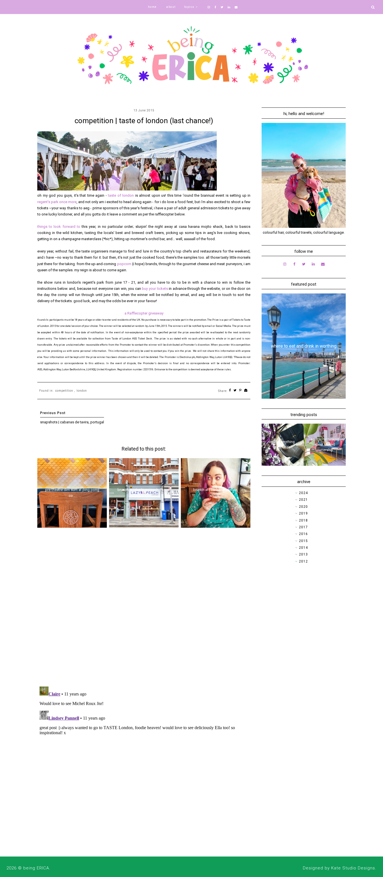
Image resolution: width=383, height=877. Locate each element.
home (152, 6)
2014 (303, 548)
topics (189, 6)
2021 (303, 500)
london (82, 390)
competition (64, 390)
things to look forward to (58, 226)
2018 (303, 520)
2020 (303, 507)
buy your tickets (155, 288)
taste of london (121, 195)
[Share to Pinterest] (240, 390)
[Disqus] (143, 609)
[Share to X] (235, 390)
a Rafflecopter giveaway (143, 313)
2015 (303, 541)
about (171, 6)
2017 (303, 527)
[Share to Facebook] (230, 390)
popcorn (124, 264)
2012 (303, 561)
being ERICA (36, 868)
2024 (303, 493)
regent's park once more (57, 202)
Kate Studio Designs (353, 868)
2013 (303, 554)
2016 (303, 534)
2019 (303, 513)
